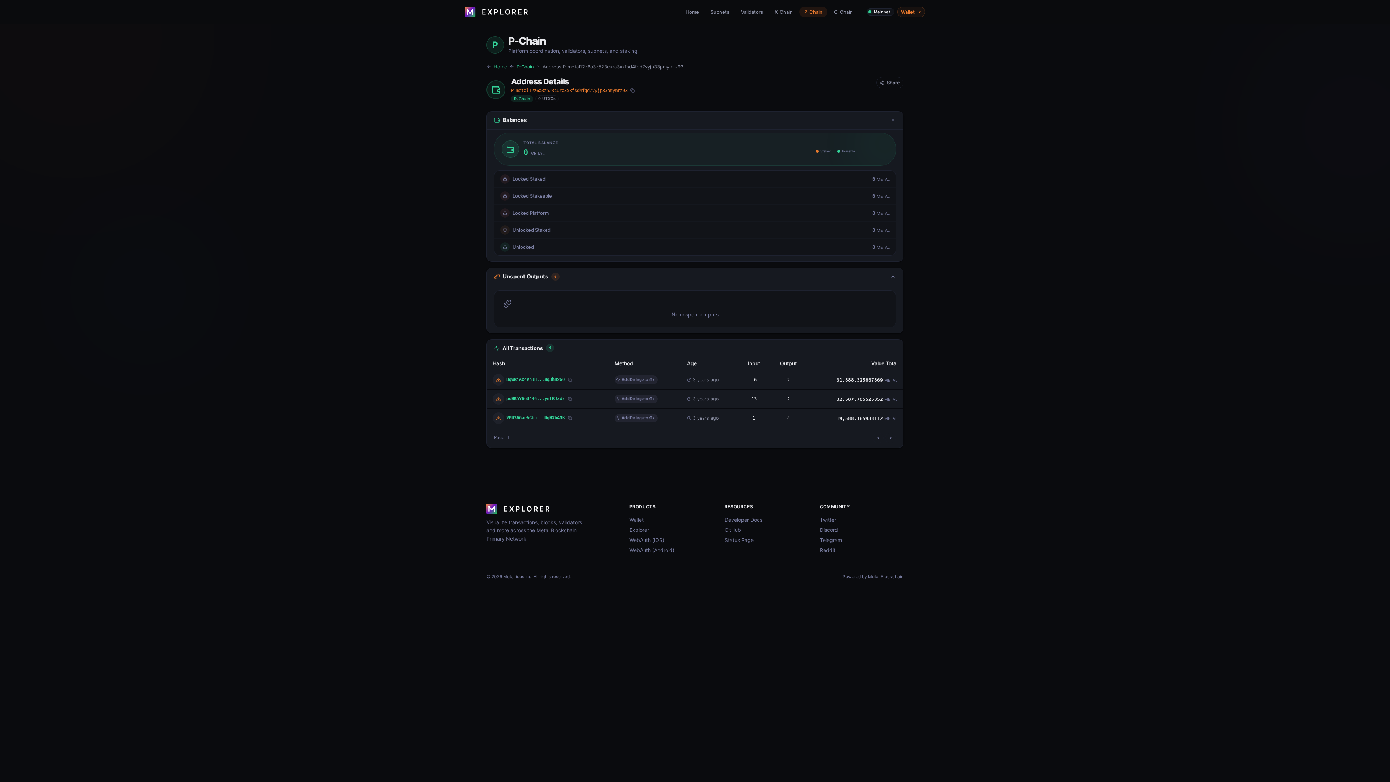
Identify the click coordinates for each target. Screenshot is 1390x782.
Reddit (827, 550)
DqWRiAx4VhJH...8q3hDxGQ (535, 379)
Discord (829, 530)
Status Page (739, 540)
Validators (752, 12)
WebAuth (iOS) (646, 540)
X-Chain (784, 12)
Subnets (720, 12)
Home (692, 12)
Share (893, 82)
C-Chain (843, 12)
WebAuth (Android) (651, 550)
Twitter (828, 520)
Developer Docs (743, 520)
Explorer (639, 530)
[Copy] (632, 90)
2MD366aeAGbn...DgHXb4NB (535, 417)
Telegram (831, 540)
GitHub (733, 530)
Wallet (908, 12)
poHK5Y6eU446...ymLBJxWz (535, 398)
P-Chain (813, 12)
